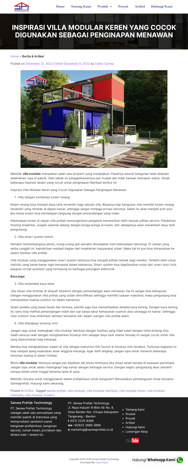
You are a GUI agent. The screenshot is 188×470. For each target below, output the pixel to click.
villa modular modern (39, 395)
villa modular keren (132, 390)
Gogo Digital (101, 462)
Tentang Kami (81, 6)
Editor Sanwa (104, 63)
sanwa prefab (56, 390)
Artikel (140, 6)
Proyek (123, 6)
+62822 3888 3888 (87, 425)
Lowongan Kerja (137, 431)
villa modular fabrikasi (102, 390)
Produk (103, 6)
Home (60, 6)
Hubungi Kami (161, 6)
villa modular (76, 390)
